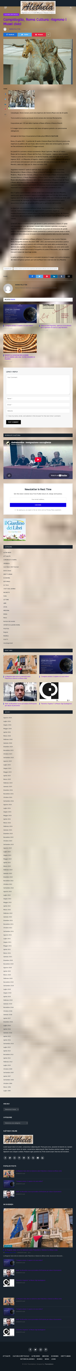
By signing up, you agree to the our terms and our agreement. (39, 510)
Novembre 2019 (8, 982)
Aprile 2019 (7, 996)
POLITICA (6, 628)
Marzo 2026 (7, 736)
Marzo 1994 (7, 1087)
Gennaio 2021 (7, 956)
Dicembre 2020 (8, 960)
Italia (5, 596)
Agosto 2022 (7, 891)
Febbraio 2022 (7, 913)
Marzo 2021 (7, 953)
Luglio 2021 (7, 938)
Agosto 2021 (7, 935)
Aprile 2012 (7, 1058)
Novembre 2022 (8, 880)
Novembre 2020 (8, 964)
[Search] (71, 7)
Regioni (5, 632)
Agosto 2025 (7, 761)
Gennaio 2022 (7, 917)
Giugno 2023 (7, 855)
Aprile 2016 (7, 1029)
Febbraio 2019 (7, 1000)
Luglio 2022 (7, 895)
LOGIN (53, 1359)
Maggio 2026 (7, 728)
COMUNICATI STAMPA (10, 560)
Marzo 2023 (7, 866)
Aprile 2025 (7, 775)
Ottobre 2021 (7, 927)
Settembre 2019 (8, 985)
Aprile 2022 (7, 906)
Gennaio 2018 (7, 1014)
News (5, 617)
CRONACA (6, 563)
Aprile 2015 (7, 1036)
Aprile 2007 (7, 1076)
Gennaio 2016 (7, 1033)
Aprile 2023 (7, 862)
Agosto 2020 (7, 967)
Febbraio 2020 (7, 978)
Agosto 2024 (7, 804)
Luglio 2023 (7, 851)
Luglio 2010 (7, 1065)
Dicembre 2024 (8, 790)
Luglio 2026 (7, 721)
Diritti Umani (7, 570)
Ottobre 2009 (7, 1069)
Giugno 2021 (7, 942)
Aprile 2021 (7, 949)
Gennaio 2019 (7, 1004)
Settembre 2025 (8, 757)
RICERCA (6, 636)
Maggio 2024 (7, 815)
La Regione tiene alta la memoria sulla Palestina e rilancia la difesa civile (17, 677)
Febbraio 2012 (7, 1061)
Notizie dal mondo (9, 621)
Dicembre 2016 (8, 1022)
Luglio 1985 (7, 1090)
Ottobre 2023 (7, 841)
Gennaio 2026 (7, 743)
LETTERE (6, 599)
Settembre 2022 (8, 888)
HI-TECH (6, 585)
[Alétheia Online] (38, 7)
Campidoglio (8, 268)
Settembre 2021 (8, 931)
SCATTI (5, 639)
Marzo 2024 (7, 822)
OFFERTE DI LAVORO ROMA (11, 625)
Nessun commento (39, 29)
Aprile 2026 (7, 732)
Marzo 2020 (7, 975)
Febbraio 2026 (7, 739)
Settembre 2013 (8, 1043)
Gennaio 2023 (7, 873)
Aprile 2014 (7, 1040)
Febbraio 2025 (7, 783)
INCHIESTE (6, 592)
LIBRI (4, 603)
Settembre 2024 (8, 801)
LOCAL (5, 607)
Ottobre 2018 (7, 1011)
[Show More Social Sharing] (48, 35)
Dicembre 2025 (8, 746)
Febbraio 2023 (7, 870)
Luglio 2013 (7, 1047)
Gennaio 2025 (7, 786)
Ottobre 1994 (7, 1083)
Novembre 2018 (8, 1007)
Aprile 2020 (7, 971)
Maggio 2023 (7, 859)
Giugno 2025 (7, 768)
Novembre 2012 (8, 1054)
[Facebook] (5, 94)
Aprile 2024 (7, 819)
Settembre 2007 (8, 1072)
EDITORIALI (6, 581)
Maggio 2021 (7, 946)
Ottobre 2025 (7, 754)
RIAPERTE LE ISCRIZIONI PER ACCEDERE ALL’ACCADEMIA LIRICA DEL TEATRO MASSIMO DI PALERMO (20, 357)
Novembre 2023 (8, 837)
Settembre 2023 (8, 844)
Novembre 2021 (8, 924)
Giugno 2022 (7, 898)
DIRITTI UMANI (7, 574)
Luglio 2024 (7, 808)
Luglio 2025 (7, 765)
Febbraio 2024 (7, 826)
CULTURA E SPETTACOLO (11, 567)
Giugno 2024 (7, 812)
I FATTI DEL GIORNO (9, 588)
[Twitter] (5, 99)
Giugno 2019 (7, 993)
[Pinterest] (5, 109)
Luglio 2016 (7, 1025)
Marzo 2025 (7, 779)
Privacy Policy (51, 510)
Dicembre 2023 (8, 833)
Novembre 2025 (8, 750)
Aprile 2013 (7, 1051)
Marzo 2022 (7, 909)
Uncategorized (8, 643)
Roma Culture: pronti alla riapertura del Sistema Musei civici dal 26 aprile (35, 268)
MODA (5, 614)
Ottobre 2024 (7, 797)
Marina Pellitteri (14, 29)
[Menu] (5, 7)
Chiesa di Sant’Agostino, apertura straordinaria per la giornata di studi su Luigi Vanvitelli (56, 326)
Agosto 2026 (7, 717)
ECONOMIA (6, 578)
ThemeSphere (49, 1364)
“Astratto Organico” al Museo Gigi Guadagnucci (56, 704)
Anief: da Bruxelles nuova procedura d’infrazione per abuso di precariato (21, 704)
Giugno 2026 (7, 725)
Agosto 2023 (7, 848)
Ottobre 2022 (7, 884)
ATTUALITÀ (6, 556)
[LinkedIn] (5, 104)
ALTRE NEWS (7, 552)
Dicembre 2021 (8, 920)
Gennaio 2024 (7, 830)
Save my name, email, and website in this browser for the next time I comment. (34, 416)
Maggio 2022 (7, 902)
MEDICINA (6, 610)
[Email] (5, 114)
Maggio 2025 (7, 772)
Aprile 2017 (7, 1018)
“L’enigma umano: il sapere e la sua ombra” (19, 325)
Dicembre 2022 (8, 877)
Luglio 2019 (7, 989)
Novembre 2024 (8, 794)
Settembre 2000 (8, 1080)
